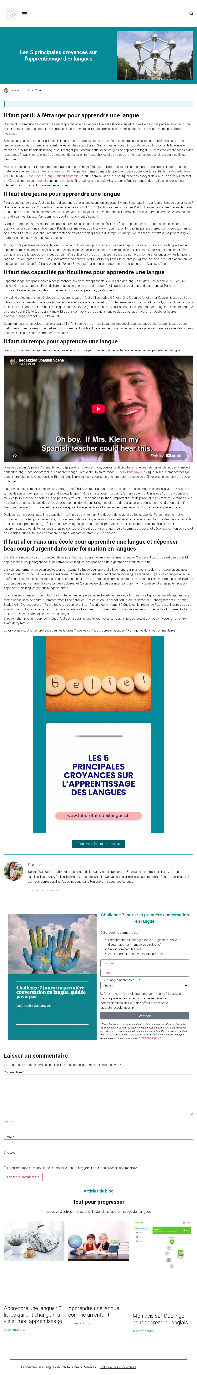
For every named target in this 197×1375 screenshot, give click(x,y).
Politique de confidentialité (118, 1367)
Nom (8, 1121)
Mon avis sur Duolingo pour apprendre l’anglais (160, 1319)
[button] (24, 13)
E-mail (9, 1137)
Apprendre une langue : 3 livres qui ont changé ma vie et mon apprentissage (33, 1314)
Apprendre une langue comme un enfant (93, 1311)
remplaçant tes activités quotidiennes (51, 171)
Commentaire (14, 1072)
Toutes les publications (45, 890)
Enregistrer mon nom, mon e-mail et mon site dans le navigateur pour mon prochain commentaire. (72, 1168)
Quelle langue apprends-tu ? (119, 980)
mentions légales (150, 1038)
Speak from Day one (131, 472)
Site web (10, 1152)
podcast (40, 180)
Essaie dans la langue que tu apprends (52, 176)
